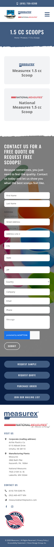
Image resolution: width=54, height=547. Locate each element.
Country (8, 276)
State (6, 252)
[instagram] (12, 506)
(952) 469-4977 (15, 495)
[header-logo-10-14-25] (20, 11)
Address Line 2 (11, 228)
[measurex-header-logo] (21, 412)
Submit (12, 346)
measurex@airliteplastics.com (23, 500)
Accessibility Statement (16, 543)
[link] (27, 70)
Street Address (11, 216)
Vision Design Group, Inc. (36, 543)
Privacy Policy (42, 540)
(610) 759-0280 (15, 490)
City (6, 240)
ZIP (5, 264)
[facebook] (6, 506)
